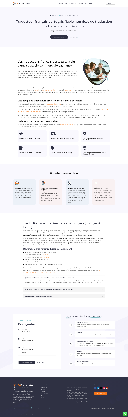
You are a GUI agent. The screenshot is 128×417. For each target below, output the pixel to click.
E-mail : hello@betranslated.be (39, 408)
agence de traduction (66, 125)
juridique (53, 90)
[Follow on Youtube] (107, 388)
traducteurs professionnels (53, 104)
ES (39, 414)
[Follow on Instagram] (104, 388)
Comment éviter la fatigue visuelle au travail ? (77, 402)
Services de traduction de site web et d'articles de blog (94, 153)
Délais (42, 398)
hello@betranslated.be (27, 340)
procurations (45, 257)
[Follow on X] (101, 388)
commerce (45, 90)
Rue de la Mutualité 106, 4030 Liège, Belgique (60, 408)
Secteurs (43, 389)
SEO (45, 414)
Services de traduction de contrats (30, 153)
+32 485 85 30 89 (25, 331)
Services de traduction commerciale (62, 138)
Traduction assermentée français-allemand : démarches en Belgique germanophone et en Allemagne (77, 389)
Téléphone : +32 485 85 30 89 (22, 408)
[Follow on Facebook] (95, 388)
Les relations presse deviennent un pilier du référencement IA (77, 399)
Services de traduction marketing (61, 153)
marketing (37, 90)
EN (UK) (26, 414)
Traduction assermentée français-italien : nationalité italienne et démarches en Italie (77, 393)
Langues (43, 391)
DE (42, 414)
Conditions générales (95, 408)
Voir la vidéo (73, 37)
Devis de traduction (59, 37)
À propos (41, 362)
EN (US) (21, 414)
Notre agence (44, 393)
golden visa (45, 255)
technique (68, 90)
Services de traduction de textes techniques (93, 138)
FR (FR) (31, 414)
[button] (110, 4)
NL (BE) (35, 414)
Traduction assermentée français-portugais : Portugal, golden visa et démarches (77, 396)
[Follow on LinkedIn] (98, 388)
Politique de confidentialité (108, 408)
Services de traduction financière (29, 138)
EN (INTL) (16, 414)
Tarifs (42, 396)
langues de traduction (48, 272)
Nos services (44, 387)
